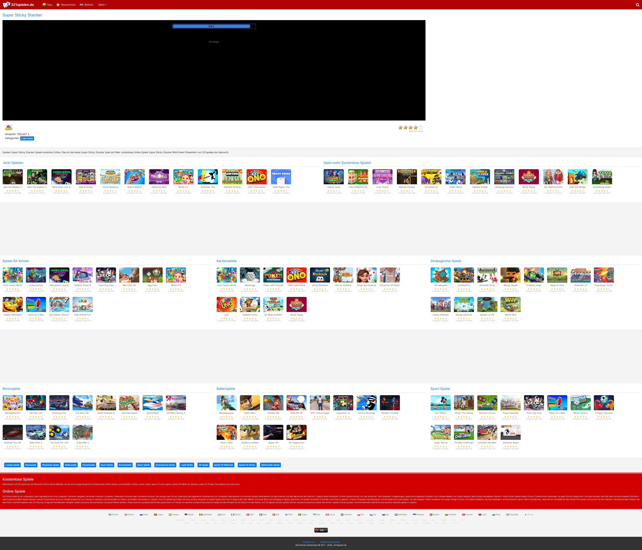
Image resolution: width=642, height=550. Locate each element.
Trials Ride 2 (82, 442)
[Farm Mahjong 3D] (358, 176)
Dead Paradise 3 (105, 413)
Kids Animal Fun (82, 314)
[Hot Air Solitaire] (343, 275)
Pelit (290, 514)
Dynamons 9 (431, 187)
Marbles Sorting (232, 187)
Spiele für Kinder (16, 261)
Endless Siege (534, 285)
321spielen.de (22, 5)
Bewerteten (68, 4)
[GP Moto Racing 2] (176, 403)
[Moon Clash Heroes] (227, 432)
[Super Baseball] (511, 403)
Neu (49, 4)
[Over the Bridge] (578, 176)
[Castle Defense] (441, 304)
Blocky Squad (511, 285)
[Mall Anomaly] (86, 176)
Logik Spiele (27, 138)
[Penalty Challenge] (464, 432)
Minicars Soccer (487, 413)
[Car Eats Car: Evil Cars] (59, 432)
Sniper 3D (273, 442)
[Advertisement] (214, 68)
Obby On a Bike (36, 314)
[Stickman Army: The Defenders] (487, 275)
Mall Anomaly (86, 187)
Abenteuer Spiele (50, 465)
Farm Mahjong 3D (358, 187)
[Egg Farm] (153, 275)
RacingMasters (12, 413)
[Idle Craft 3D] (129, 275)
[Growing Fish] (36, 275)
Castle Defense (441, 314)
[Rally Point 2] (36, 432)
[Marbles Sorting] (232, 176)
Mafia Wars (250, 413)
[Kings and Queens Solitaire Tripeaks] (367, 275)
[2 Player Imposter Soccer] (604, 403)
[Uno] (227, 304)
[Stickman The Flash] (208, 176)
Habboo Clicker (480, 187)
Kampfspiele (88, 465)
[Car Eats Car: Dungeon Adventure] (36, 403)
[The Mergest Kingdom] (441, 275)
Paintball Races (129, 413)
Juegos (175, 514)
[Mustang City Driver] (59, 403)
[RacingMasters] (13, 403)
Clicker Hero (333, 187)
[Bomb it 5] (183, 176)
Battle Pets (510, 314)
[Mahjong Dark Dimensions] (159, 176)
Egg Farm (152, 285)
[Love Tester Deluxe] (382, 176)
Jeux (223, 514)
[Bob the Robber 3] (13, 176)
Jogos (160, 514)
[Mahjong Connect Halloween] (504, 176)
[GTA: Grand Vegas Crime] (320, 403)
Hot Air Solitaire (343, 285)
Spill (251, 514)
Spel (264, 514)
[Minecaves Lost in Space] (61, 176)
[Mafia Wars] (250, 403)
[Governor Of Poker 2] (390, 275)
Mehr (101, 4)
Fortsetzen (214, 26)
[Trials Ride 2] (83, 432)
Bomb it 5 (183, 187)
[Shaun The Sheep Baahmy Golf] (464, 403)
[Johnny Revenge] (367, 403)
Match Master (134, 187)
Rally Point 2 (36, 442)
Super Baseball (510, 413)
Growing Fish (36, 285)
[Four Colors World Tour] (13, 275)
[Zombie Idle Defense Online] (273, 403)
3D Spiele (203, 465)
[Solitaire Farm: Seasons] (250, 304)
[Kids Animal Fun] (83, 304)
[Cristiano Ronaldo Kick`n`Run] (487, 432)
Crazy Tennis (440, 442)
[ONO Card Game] (257, 176)
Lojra (484, 514)
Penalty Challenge (464, 442)
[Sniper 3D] (273, 432)
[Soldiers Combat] (250, 432)
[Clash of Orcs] (557, 275)
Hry (374, 514)
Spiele (190, 514)
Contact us (309, 541)
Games (115, 514)
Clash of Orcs (557, 285)
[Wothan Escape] (407, 176)
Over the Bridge (577, 187)
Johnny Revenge (366, 413)
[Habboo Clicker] (480, 176)
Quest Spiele (143, 465)
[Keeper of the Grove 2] (487, 304)
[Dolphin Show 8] (83, 275)
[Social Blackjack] (320, 275)
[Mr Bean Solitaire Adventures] (273, 304)
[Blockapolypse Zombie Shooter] (227, 403)
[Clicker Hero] (334, 176)
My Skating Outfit (553, 187)
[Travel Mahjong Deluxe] (110, 176)
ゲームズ (455, 523)
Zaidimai (452, 514)
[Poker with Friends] (273, 275)
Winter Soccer (580, 413)
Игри (498, 514)
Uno (227, 314)
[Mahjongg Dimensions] (250, 275)
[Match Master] (135, 176)
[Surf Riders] (441, 403)
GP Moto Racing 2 (176, 413)
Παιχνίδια (514, 514)
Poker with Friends (273, 285)
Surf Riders (440, 413)
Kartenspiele (227, 261)
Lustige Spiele (12, 465)
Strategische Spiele (446, 261)
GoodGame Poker (602, 187)
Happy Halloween (13, 314)
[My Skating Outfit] (553, 176)
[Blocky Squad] (511, 275)
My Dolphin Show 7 (59, 314)
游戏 (444, 523)
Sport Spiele (440, 389)
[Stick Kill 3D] (297, 403)
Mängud (420, 514)
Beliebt (89, 4)
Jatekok (347, 514)
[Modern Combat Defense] (390, 403)
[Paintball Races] (129, 403)
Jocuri (332, 514)
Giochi (237, 514)
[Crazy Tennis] (441, 432)
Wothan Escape (407, 187)
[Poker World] (456, 176)
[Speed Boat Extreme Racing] (153, 403)
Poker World (455, 187)
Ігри (318, 514)
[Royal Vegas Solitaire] (529, 176)
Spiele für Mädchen (223, 465)
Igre (387, 514)
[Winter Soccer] (581, 403)
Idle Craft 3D (129, 285)
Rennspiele (11, 389)
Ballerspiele (226, 389)
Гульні (350, 523)
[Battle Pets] (511, 304)
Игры (145, 514)
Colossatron (464, 285)
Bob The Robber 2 (37, 187)
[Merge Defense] (464, 304)
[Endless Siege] (534, 275)
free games (181, 520)
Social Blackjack (320, 285)
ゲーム (530, 514)
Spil (277, 514)
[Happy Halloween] (13, 304)
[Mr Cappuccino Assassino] (297, 432)
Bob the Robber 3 (13, 187)
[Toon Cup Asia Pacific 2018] (106, 275)
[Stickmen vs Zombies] (581, 275)
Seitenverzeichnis (329, 541)
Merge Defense (464, 314)
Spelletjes (207, 514)
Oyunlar (469, 514)
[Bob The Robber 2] (37, 176)
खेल (436, 523)
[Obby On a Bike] (36, 304)
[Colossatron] (464, 275)
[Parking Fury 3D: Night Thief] (13, 432)
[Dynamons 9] (431, 176)
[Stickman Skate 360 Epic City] (511, 432)
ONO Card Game (256, 187)
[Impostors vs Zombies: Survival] (343, 403)
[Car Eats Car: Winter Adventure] (83, 403)
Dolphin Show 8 (82, 285)
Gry (362, 514)
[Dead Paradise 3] (106, 403)
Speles (436, 514)
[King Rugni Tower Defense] (604, 275)
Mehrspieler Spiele (270, 465)
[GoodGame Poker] (602, 176)
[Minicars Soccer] (487, 403)
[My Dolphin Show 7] (59, 304)
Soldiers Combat (249, 442)
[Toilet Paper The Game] (281, 176)
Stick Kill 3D (297, 413)
